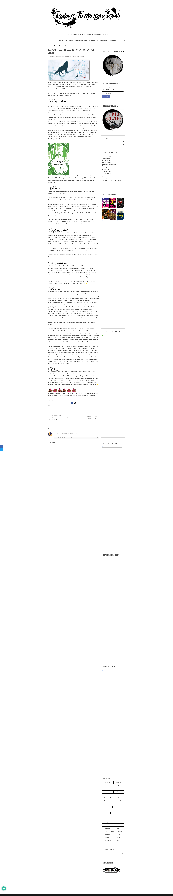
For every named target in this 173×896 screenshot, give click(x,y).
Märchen (106, 825)
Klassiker (106, 813)
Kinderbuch (117, 810)
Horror (120, 798)
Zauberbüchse (108, 840)
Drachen (108, 792)
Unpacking (107, 834)
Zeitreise (119, 840)
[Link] (70, 438)
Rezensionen (69, 40)
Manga (106, 822)
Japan (106, 804)
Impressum (113, 40)
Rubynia (69, 56)
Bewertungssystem (81, 40)
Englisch (106, 795)
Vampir (118, 834)
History (112, 798)
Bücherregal (93, 40)
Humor (105, 801)
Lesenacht (118, 816)
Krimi (120, 813)
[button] (72, 403)
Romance (118, 828)
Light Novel (118, 819)
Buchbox (119, 786)
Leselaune (107, 816)
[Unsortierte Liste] (64, 438)
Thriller (120, 831)
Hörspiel (113, 801)
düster (118, 792)
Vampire (107, 837)
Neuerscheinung (117, 825)
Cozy (119, 789)
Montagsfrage (117, 822)
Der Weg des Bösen (92, 419)
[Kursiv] (57, 438)
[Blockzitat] (66, 438)
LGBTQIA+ (107, 819)
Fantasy (120, 795)
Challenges (103, 40)
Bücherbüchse (108, 789)
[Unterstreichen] (59, 438)
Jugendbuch (107, 807)
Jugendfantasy (118, 807)
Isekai (120, 801)
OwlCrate (107, 828)
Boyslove (118, 783)
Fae (113, 795)
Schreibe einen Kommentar (78, 56)
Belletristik (107, 783)
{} (71, 437)
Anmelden (96, 429)
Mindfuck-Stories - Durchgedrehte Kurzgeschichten (58, 418)
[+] (73, 437)
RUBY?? (61, 40)
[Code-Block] (68, 438)
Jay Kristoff (117, 804)
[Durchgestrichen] (61, 438)
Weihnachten (118, 837)
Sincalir (112, 831)
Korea (113, 813)
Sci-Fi (105, 831)
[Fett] (55, 438)
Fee (105, 798)
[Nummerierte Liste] (62, 438)
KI (106, 810)
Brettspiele (107, 786)
